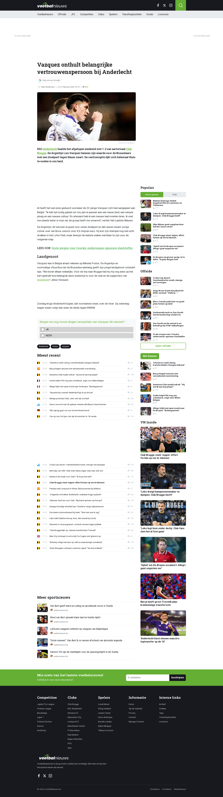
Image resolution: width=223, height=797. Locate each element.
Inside (149, 14)
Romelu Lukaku (105, 721)
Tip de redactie (135, 708)
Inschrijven (177, 677)
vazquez (65, 346)
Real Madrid (73, 735)
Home (131, 704)
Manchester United (76, 726)
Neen (49, 335)
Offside (62, 14)
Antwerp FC (73, 713)
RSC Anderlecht (75, 708)
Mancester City (74, 717)
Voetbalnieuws (45, 14)
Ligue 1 (40, 717)
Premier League (44, 708)
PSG (70, 743)
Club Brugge (73, 704)
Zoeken (162, 708)
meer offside (163, 345)
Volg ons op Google (51, 80)
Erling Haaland (104, 708)
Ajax (70, 748)
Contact (132, 717)
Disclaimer (155, 789)
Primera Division (44, 721)
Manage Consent (136, 721)
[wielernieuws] (73, 756)
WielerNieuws (180, 789)
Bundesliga (42, 713)
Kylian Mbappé (104, 726)
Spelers (113, 14)
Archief (162, 704)
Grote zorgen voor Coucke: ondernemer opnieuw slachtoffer (92, 248)
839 (86, 87)
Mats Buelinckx (47, 87)
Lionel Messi (103, 704)
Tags (161, 713)
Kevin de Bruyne (105, 717)
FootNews (166, 789)
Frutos (55, 346)
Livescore (163, 14)
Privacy (132, 713)
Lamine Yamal (104, 713)
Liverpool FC (73, 721)
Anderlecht (50, 149)
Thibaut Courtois (105, 730)
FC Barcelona (73, 730)
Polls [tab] (174, 194)
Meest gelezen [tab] (151, 194)
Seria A (40, 726)
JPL (73, 14)
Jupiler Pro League (45, 704)
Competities (86, 14)
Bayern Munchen (75, 739)
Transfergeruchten (132, 14)
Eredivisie (41, 730)
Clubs (101, 14)
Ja (47, 329)
